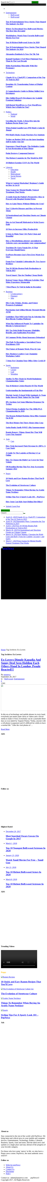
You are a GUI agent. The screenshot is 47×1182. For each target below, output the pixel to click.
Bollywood (15, 15)
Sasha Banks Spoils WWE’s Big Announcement (25, 427)
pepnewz (7, 675)
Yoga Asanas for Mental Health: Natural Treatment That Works (22, 191)
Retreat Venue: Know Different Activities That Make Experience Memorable (25, 281)
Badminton (15, 368)
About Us (9, 1167)
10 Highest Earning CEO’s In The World (22, 163)
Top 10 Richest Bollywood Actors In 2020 (23, 42)
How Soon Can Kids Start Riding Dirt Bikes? (24, 502)
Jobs (12, 298)
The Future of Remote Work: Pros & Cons (23, 349)
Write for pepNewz (13, 1165)
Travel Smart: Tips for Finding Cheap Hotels (24, 275)
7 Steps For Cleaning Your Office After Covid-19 (25, 361)
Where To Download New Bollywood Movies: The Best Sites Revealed (24, 30)
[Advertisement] (23, 575)
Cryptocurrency (17, 294)
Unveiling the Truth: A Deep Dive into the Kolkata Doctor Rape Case (23, 122)
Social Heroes (16, 176)
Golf (12, 372)
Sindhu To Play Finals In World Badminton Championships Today (23, 380)
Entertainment (19, 679)
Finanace (14, 296)
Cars (12, 441)
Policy (8, 1174)
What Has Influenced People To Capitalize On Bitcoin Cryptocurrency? (24, 325)
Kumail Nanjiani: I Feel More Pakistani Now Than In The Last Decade (24, 60)
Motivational (15, 174)
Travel (13, 178)
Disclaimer (10, 1171)
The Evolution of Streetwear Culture (21, 485)
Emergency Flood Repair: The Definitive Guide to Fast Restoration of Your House (25, 147)
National (14, 114)
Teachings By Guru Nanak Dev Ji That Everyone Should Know (22, 249)
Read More (5, 729)
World (13, 116)
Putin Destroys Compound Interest (20, 153)
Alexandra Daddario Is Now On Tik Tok (22, 54)
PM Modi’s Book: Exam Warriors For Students (25, 135)
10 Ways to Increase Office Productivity (22, 229)
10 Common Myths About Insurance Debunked (25, 337)
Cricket (13, 370)
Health (13, 172)
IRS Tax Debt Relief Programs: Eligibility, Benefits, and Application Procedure (23, 331)
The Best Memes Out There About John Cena (24, 423)
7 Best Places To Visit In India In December (23, 287)
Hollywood (15, 17)
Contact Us (10, 1169)
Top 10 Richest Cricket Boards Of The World (24, 386)
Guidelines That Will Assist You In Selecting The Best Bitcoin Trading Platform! (25, 318)
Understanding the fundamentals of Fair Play (24, 390)
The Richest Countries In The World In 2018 (24, 158)
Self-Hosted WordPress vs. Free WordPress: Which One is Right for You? (24, 106)
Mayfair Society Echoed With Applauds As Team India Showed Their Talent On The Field (26, 396)
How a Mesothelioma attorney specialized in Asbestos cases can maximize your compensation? (26, 242)
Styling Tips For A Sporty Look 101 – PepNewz (25, 497)
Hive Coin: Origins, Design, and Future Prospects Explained (22, 304)
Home (3, 650)
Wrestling (14, 374)
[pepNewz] (7, 548)
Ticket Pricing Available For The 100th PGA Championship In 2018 (24, 410)
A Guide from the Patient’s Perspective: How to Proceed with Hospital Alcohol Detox (25, 198)
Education (14, 170)
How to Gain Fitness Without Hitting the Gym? (25, 204)
